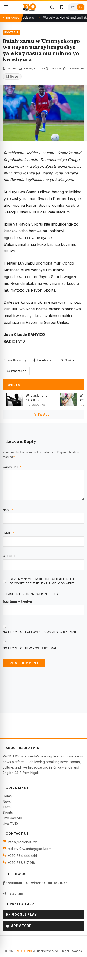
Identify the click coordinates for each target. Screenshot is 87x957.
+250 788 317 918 (21, 863)
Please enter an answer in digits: (31, 594)
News (7, 801)
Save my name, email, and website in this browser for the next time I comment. (43, 581)
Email (8, 533)
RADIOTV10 (24, 951)
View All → (43, 414)
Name (8, 509)
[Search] (52, 7)
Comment (12, 467)
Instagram (14, 893)
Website (9, 556)
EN (80, 7)
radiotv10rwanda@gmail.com (29, 849)
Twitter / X (37, 883)
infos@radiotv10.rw (22, 842)
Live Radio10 (12, 818)
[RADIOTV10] (29, 7)
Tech (7, 807)
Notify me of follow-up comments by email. (40, 631)
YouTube (60, 883)
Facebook (43, 360)
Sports (8, 812)
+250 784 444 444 (22, 856)
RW (73, 7)
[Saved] (61, 7)
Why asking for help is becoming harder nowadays (37, 397)
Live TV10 (10, 824)
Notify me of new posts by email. (30, 648)
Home (7, 796)
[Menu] (6, 7)
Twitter (70, 360)
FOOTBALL (11, 32)
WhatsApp (18, 371)
